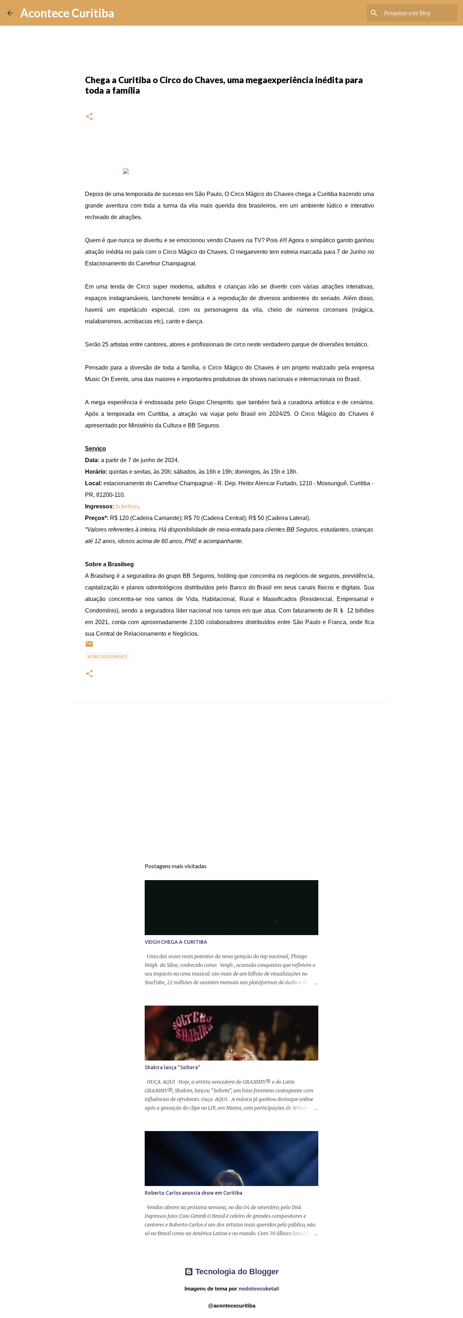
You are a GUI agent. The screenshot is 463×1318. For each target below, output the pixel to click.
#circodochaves (107, 656)
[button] (89, 117)
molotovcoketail (259, 1288)
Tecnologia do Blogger (236, 1271)
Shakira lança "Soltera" (172, 1067)
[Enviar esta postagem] (89, 646)
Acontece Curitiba (67, 13)
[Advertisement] (231, 787)
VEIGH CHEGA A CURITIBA (176, 942)
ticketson (127, 506)
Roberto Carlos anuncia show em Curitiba (193, 1193)
